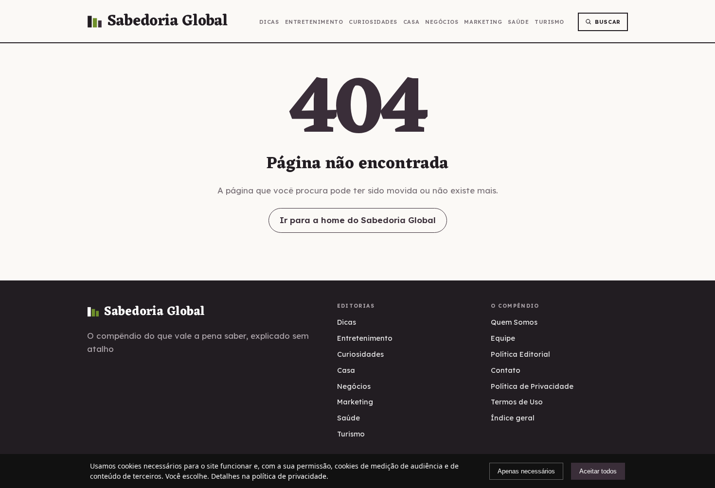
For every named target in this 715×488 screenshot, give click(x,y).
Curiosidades (373, 21)
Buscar (608, 21)
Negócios (441, 21)
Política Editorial (520, 354)
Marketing (483, 21)
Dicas (269, 21)
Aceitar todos (598, 471)
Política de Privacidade (532, 386)
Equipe (503, 338)
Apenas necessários (526, 471)
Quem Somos (514, 322)
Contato (505, 370)
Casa (411, 21)
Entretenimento (314, 21)
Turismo (549, 21)
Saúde (518, 21)
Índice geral (513, 417)
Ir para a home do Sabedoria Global (358, 220)
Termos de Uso (517, 401)
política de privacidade (289, 476)
